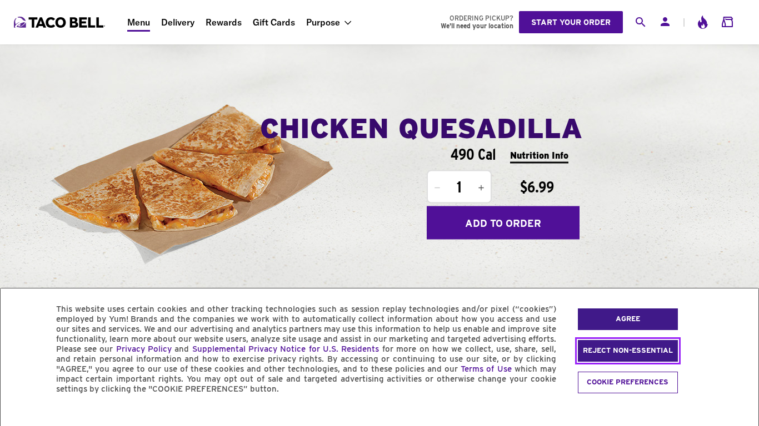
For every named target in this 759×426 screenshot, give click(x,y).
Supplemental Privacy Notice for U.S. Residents (285, 349)
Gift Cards (274, 22)
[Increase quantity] (481, 188)
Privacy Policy (144, 349)
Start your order (571, 22)
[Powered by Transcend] (18, 414)
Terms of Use (486, 369)
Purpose (323, 22)
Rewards (224, 22)
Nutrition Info (539, 155)
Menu (138, 22)
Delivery (177, 22)
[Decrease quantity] (437, 188)
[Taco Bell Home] (60, 22)
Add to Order (503, 223)
